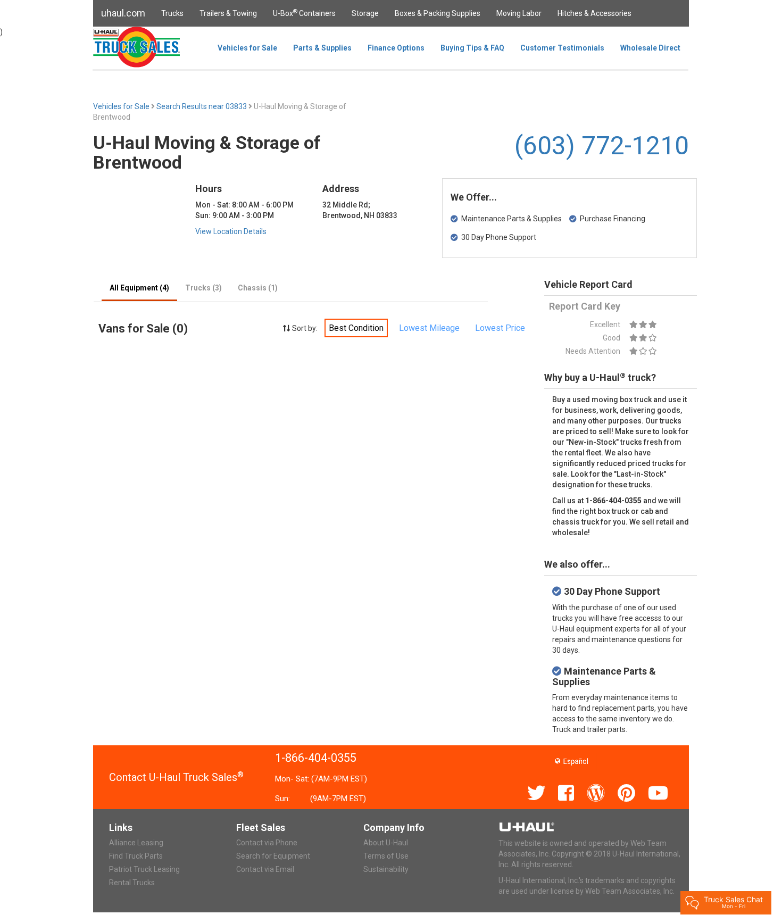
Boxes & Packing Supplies (437, 13)
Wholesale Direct (650, 48)
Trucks (172, 13)
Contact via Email (265, 869)
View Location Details (231, 231)
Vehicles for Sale (247, 48)
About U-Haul (385, 842)
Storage (365, 13)
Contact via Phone (266, 842)
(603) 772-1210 (601, 145)
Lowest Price (500, 328)
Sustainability (386, 869)
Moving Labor (519, 13)
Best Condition (356, 328)
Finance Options (396, 48)
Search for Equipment (273, 856)
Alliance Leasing (136, 842)
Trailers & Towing (228, 13)
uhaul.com (123, 13)
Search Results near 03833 (202, 106)
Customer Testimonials (562, 48)
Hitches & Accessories (594, 13)
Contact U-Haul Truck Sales (176, 777)
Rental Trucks (132, 882)
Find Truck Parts (136, 856)
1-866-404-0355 (315, 757)
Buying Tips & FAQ (472, 48)
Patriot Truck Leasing (144, 869)
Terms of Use (386, 856)
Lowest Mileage (429, 328)
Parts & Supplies (322, 48)
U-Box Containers (304, 13)
